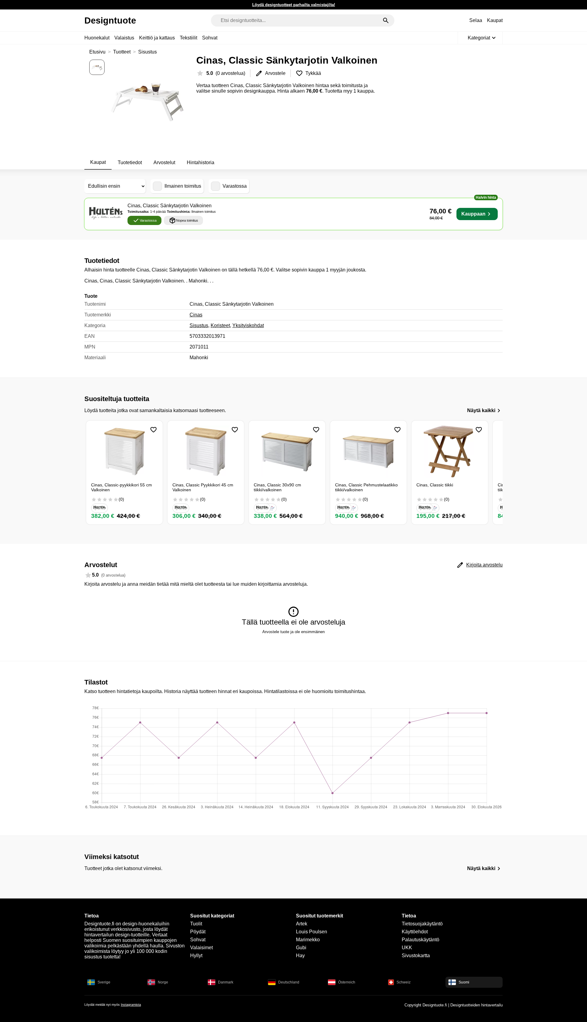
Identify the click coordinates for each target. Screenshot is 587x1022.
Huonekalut (96, 37)
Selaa (475, 20)
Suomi (464, 982)
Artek (301, 923)
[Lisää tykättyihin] (153, 430)
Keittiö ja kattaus (157, 37)
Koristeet (220, 325)
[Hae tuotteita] (385, 20)
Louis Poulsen (311, 931)
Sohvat (209, 37)
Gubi (301, 947)
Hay (300, 955)
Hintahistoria (200, 162)
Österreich (346, 982)
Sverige (104, 982)
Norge (163, 982)
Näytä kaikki (481, 410)
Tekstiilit (188, 37)
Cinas (196, 314)
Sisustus (147, 51)
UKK (407, 947)
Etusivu (97, 51)
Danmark (225, 982)
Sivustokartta (416, 955)
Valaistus (124, 37)
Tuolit (196, 923)
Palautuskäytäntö (420, 939)
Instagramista (131, 1004)
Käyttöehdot (415, 931)
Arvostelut (164, 162)
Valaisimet (201, 947)
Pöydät (197, 931)
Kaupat (495, 20)
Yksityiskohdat (248, 325)
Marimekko (308, 939)
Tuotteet (122, 51)
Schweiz (404, 982)
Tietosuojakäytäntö (422, 923)
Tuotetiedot (130, 162)
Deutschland (288, 982)
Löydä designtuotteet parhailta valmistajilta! (293, 4)
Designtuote (110, 20)
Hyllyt (196, 955)
